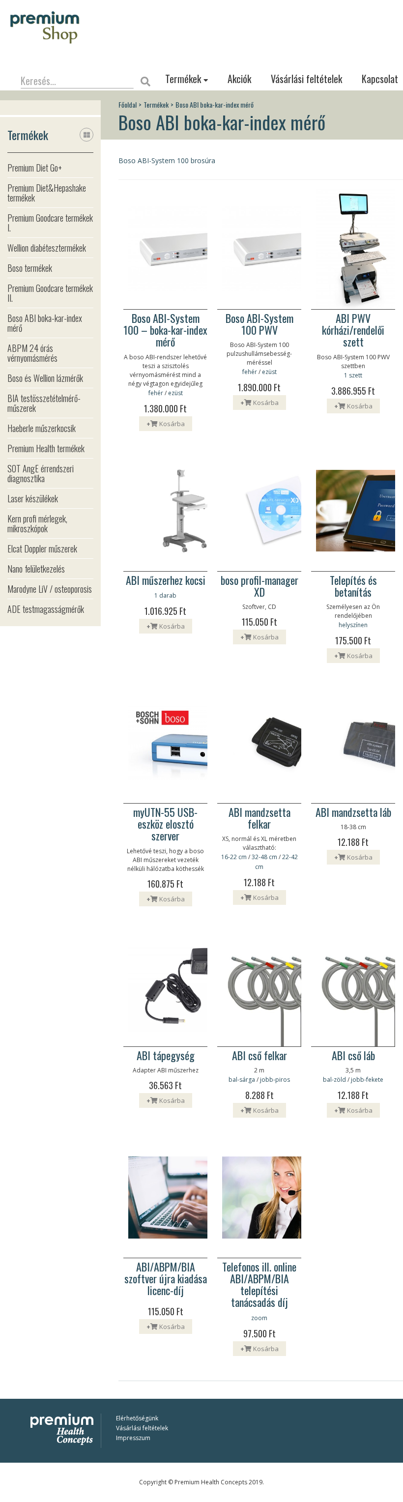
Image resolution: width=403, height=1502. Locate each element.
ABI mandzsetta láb (353, 812)
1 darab (165, 595)
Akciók (239, 79)
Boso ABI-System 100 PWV (259, 324)
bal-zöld (334, 1079)
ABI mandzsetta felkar (259, 818)
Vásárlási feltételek (306, 79)
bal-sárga (242, 1079)
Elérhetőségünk (137, 1418)
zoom (259, 1318)
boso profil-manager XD (259, 586)
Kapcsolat (380, 79)
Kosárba (165, 423)
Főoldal (127, 105)
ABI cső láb (353, 1055)
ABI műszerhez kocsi (165, 580)
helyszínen (353, 625)
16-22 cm (234, 857)
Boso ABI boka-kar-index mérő (214, 105)
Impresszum (133, 1438)
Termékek (184, 79)
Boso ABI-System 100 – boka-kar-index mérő (165, 330)
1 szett (353, 375)
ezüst (175, 393)
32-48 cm (264, 857)
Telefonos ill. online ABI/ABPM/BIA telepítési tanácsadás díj (259, 1284)
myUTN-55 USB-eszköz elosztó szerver (165, 824)
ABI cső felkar (259, 1055)
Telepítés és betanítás (353, 586)
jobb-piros (275, 1079)
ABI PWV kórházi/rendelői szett (353, 330)
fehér (155, 393)
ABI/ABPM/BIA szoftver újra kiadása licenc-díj (165, 1279)
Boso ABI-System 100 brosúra (166, 160)
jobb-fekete (367, 1079)
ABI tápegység (166, 1055)
